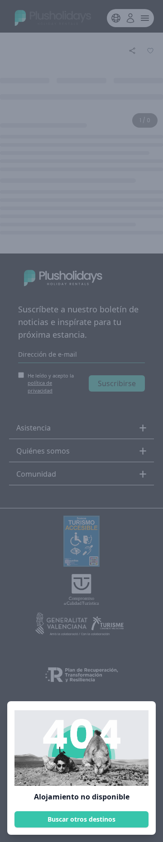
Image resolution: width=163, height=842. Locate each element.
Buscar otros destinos (81, 819)
